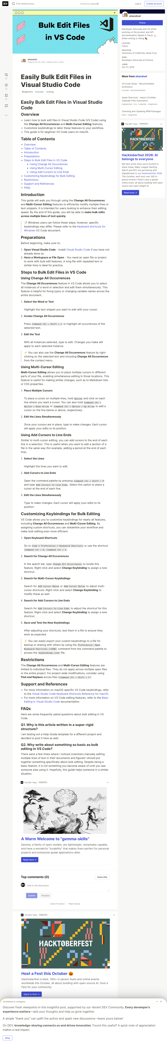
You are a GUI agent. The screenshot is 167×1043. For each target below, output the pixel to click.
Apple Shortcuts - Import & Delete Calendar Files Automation (139, 100)
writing (50, 91)
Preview (45, 895)
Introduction (31, 152)
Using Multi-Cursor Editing (46, 168)
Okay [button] (7, 1038)
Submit (31, 895)
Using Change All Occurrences (49, 164)
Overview (30, 144)
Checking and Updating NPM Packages (141, 113)
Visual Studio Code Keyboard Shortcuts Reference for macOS (70, 693)
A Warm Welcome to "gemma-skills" (55, 838)
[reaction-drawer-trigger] (6, 76)
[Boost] (6, 105)
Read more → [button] (29, 859)
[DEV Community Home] (5, 3)
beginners (27, 91)
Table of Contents (35, 148)
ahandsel (32, 59)
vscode (39, 91)
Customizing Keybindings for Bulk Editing (49, 175)
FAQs (27, 187)
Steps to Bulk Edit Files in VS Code (45, 160)
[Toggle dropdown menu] (107, 782)
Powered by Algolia (88, 4)
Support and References (39, 183)
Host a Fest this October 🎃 (47, 973)
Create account (154, 3)
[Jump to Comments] (6, 86)
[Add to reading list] (6, 97)
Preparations (32, 156)
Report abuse (74, 904)
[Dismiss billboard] (161, 1001)
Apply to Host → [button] (31, 994)
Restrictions (31, 179)
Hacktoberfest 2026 (152, 173)
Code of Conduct (57, 904)
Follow (142, 22)
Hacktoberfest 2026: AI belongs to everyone (140, 157)
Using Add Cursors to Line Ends (49, 172)
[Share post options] (6, 115)
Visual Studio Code (78, 249)
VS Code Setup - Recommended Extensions (137, 86)
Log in (138, 3)
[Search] (13, 3)
